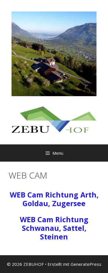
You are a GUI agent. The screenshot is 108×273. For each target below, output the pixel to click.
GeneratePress (86, 264)
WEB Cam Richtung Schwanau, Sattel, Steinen (54, 227)
